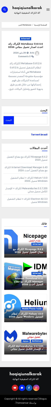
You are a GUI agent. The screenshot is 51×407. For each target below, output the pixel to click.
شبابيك (26, 341)
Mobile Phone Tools (32, 309)
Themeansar (22, 403)
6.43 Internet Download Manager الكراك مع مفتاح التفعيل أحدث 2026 (28, 281)
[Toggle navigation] (48, 10)
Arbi (32, 53)
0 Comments (24, 56)
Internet (25, 38)
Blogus (43, 398)
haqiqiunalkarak (27, 8)
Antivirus (37, 341)
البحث (43, 110)
